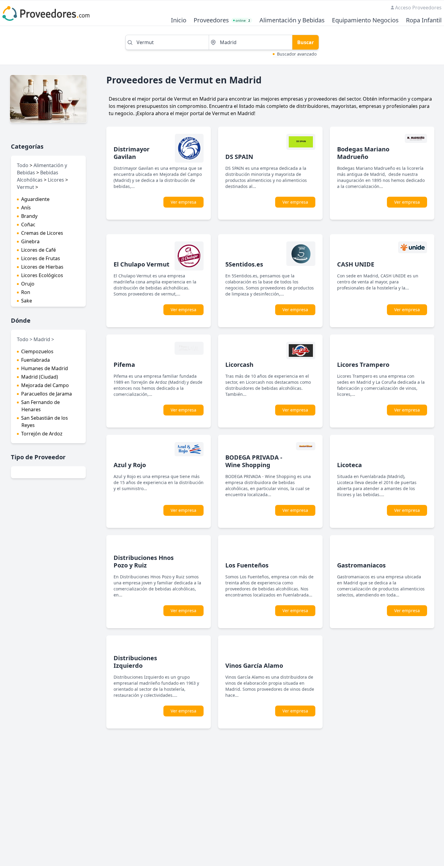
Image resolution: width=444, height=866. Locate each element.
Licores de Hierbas (42, 266)
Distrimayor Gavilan (132, 153)
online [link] (243, 20)
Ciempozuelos (37, 351)
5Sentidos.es (244, 264)
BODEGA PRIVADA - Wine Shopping (253, 461)
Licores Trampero (363, 364)
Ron (25, 292)
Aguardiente (35, 199)
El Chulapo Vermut (141, 264)
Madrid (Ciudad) (39, 376)
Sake (26, 300)
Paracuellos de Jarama (46, 393)
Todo (22, 165)
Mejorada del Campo (45, 385)
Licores (56, 179)
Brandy (29, 216)
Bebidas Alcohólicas (37, 176)
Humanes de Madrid (44, 368)
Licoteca (349, 465)
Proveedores (211, 20)
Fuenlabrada (35, 360)
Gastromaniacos (361, 565)
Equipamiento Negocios (365, 20)
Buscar (305, 42)
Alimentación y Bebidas (292, 20)
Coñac (28, 224)
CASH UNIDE (355, 264)
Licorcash (239, 364)
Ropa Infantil (424, 20)
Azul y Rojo (130, 465)
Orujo (27, 283)
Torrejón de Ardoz (42, 433)
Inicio (178, 20)
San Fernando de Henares (40, 406)
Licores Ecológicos (42, 275)
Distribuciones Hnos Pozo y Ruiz (144, 561)
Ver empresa (183, 202)
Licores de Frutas (40, 258)
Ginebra (30, 241)
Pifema (124, 364)
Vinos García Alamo (254, 665)
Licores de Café (38, 250)
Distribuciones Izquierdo (135, 662)
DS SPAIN (239, 157)
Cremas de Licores (42, 233)
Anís (26, 207)
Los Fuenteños (247, 565)
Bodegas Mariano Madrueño (363, 153)
